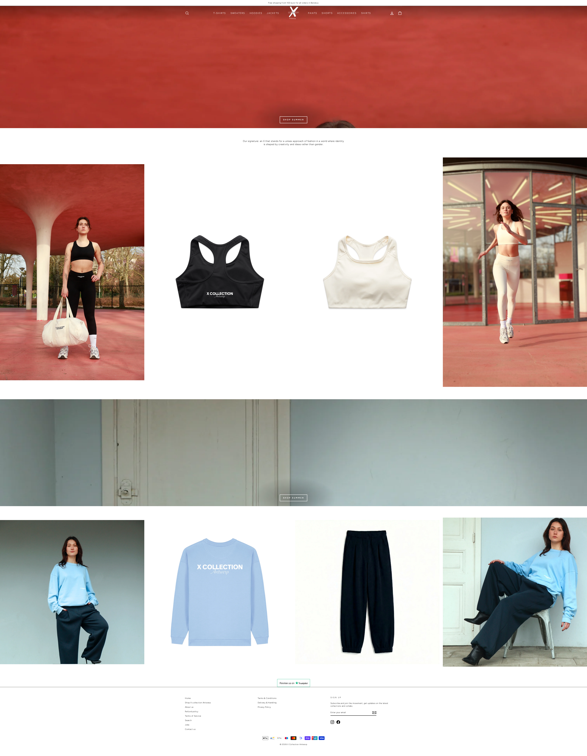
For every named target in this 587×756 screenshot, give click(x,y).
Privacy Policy (264, 707)
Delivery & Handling (267, 702)
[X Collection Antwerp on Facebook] (338, 722)
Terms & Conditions (267, 698)
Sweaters (238, 13)
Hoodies (256, 13)
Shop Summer (293, 498)
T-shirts (219, 13)
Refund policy (191, 711)
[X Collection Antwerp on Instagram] (332, 722)
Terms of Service (193, 716)
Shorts (327, 13)
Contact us (190, 729)
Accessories (347, 13)
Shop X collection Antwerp (198, 702)
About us (189, 707)
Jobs (187, 725)
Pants (312, 13)
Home (188, 698)
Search (188, 720)
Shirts (366, 13)
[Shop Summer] (293, 67)
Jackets (273, 13)
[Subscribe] (374, 712)
